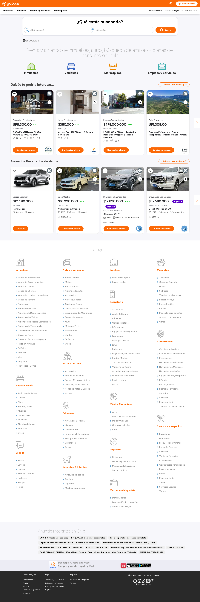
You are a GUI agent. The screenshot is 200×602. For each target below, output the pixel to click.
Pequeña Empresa (168, 447)
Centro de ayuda (191, 11)
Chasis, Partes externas (76, 308)
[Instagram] (139, 581)
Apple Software (120, 314)
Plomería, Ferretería (169, 388)
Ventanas (22, 428)
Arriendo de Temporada (30, 326)
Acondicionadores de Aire (125, 371)
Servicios (163, 393)
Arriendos (23, 304)
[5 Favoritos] (59, 170)
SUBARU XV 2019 (175, 547)
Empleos (115, 270)
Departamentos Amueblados (32, 330)
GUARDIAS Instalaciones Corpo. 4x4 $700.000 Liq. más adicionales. (73, 538)
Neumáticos (71, 330)
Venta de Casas (26, 286)
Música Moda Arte (121, 404)
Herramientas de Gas (169, 371)
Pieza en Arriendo (26, 343)
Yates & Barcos (72, 363)
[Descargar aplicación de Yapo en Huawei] (123, 565)
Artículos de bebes (74, 474)
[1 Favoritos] (105, 94)
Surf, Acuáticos (119, 470)
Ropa (20, 486)
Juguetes (69, 483)
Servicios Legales (167, 486)
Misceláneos (165, 358)
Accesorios (70, 295)
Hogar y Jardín (24, 385)
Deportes (115, 449)
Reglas (48, 590)
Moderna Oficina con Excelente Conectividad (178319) (129, 542)
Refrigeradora (119, 380)
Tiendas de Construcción (171, 406)
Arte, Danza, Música (75, 420)
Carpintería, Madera (169, 349)
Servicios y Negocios (169, 426)
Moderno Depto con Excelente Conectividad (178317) (137, 547)
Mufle (67, 321)
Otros (21, 432)
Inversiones (164, 434)
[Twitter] (143, 581)
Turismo (163, 491)
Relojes (21, 482)
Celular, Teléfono (120, 322)
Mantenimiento (166, 402)
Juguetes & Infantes (75, 467)
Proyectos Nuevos (27, 365)
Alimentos (164, 277)
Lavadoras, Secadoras (123, 375)
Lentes (21, 469)
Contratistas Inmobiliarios (172, 353)
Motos (68, 282)
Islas (20, 357)
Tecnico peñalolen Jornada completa (128, 538)
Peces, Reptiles (166, 304)
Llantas (68, 335)
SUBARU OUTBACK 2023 (151, 552)
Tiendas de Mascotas (170, 295)
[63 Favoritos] (59, 94)
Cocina (21, 397)
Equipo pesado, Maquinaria (78, 312)
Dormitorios (24, 415)
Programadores (167, 469)
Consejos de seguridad (173, 11)
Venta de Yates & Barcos (77, 388)
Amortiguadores (73, 299)
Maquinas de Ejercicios (123, 465)
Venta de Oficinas (27, 290)
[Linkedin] (148, 581)
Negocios (22, 361)
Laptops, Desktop (121, 340)
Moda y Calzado (26, 473)
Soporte (26, 586)
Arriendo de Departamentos (32, 312)
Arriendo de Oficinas (28, 317)
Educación (69, 413)
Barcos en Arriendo (74, 375)
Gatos (162, 286)
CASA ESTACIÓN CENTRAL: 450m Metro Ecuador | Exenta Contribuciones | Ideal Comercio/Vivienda (88, 552)
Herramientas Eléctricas (171, 362)
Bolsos (21, 460)
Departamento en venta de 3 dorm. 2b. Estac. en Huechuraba (69, 542)
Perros (162, 308)
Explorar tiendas (155, 11)
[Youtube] (152, 581)
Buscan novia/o (166, 299)
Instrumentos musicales (124, 416)
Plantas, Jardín (25, 406)
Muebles (22, 410)
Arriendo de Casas (27, 308)
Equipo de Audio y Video (124, 331)
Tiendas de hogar (26, 424)
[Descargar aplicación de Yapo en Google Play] (145, 565)
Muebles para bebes (75, 488)
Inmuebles (7, 10)
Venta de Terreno (27, 299)
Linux (114, 344)
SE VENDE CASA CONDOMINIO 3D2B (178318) (61, 547)
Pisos (20, 402)
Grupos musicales (121, 425)
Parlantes (117, 349)
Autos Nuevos (72, 286)
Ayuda (25, 583)
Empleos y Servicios (40, 10)
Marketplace (60, 10)
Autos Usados (72, 277)
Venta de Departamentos (31, 282)
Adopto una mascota (170, 317)
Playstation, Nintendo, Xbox (126, 353)
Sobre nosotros (29, 580)
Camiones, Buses (73, 304)
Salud (162, 482)
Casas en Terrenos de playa (32, 339)
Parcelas (22, 352)
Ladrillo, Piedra (166, 384)
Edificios (22, 348)
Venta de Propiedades (29, 277)
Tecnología (116, 302)
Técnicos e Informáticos (77, 434)
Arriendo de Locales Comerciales (34, 321)
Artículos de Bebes (27, 393)
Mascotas (163, 270)
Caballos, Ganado (168, 282)
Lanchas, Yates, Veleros (76, 384)
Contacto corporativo (31, 590)
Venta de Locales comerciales (33, 295)
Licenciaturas (71, 429)
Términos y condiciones (54, 580)
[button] (50, 102)
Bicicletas (117, 457)
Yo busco (69, 393)
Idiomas (69, 425)
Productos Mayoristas (170, 442)
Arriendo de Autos (74, 290)
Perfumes (22, 478)
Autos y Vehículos (73, 270)
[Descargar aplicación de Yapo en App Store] (133, 565)
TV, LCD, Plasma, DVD (122, 362)
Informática (118, 327)
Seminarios (70, 442)
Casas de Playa (25, 335)
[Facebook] (135, 581)
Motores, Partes (73, 326)
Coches (69, 479)
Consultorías (165, 460)
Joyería (21, 464)
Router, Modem (119, 358)
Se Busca (69, 339)
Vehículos (21, 10)
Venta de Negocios (168, 456)
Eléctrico (163, 380)
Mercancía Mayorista (123, 490)
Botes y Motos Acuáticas (77, 380)
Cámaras (116, 318)
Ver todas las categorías (79, 580)
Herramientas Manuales (171, 366)
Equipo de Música (74, 317)
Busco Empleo (119, 282)
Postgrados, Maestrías (76, 438)
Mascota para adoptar (170, 312)
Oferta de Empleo (121, 277)
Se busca (22, 419)
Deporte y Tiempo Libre (124, 461)
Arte (114, 411)
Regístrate (27, 593)
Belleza (20, 452)
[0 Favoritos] (14, 94)
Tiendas (73, 583)
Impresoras (117, 336)
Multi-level (164, 438)
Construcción (165, 341)
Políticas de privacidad (54, 583)
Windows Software (121, 366)
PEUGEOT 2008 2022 (96, 547)
